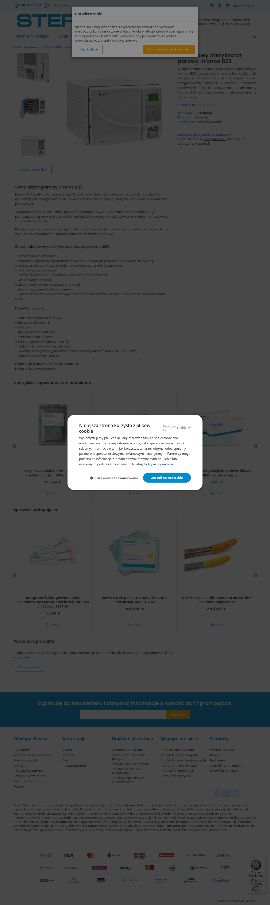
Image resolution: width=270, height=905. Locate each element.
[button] (116, 478)
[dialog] (135, 452)
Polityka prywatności (159, 464)
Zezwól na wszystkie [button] (167, 478)
